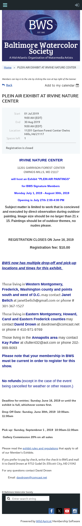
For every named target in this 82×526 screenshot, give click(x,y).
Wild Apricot (44, 521)
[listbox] (62, 85)
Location (14, 130)
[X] (59, 511)
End (18, 122)
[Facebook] (51, 511)
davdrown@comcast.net (32, 477)
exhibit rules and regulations (40, 448)
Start (17, 113)
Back (9, 85)
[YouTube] (67, 511)
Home (8, 67)
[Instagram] (75, 511)
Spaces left (13, 138)
